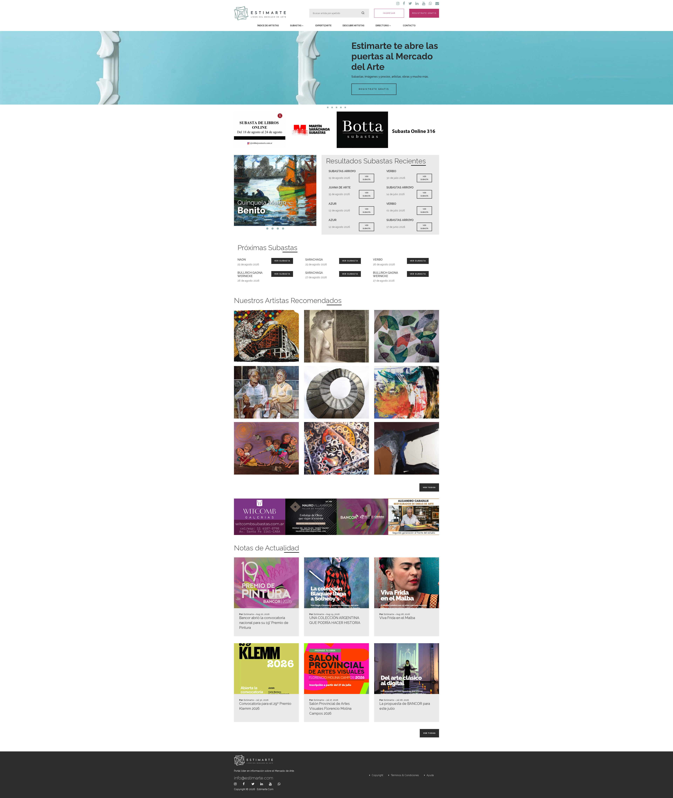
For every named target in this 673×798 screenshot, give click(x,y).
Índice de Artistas (268, 25)
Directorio (382, 25)
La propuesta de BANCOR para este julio (404, 706)
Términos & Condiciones (404, 775)
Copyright (377, 775)
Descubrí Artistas (353, 25)
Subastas (296, 25)
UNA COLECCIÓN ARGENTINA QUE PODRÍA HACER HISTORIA (334, 620)
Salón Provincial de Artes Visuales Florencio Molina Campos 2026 (330, 709)
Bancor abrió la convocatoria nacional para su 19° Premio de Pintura (263, 623)
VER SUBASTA (367, 178)
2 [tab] (332, 107)
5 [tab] (345, 107)
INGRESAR (389, 13)
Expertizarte (323, 25)
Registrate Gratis (374, 89)
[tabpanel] (336, 68)
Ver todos (429, 487)
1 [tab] (328, 107)
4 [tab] (341, 107)
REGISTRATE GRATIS (424, 13)
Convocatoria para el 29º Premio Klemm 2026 (265, 706)
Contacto (409, 25)
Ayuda (430, 775)
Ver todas (429, 733)
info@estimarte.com (253, 778)
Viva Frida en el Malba (397, 618)
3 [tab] (336, 107)
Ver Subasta (282, 261)
